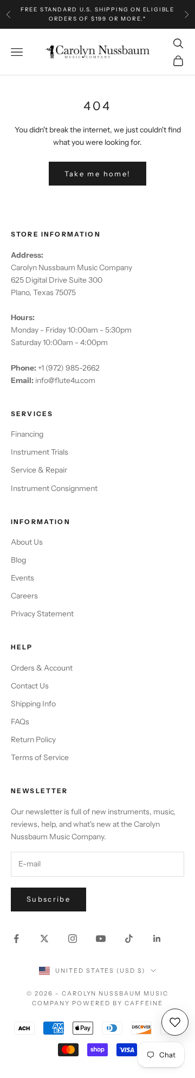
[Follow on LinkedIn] (157, 938)
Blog (18, 560)
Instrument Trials (39, 452)
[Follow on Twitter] (44, 938)
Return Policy (33, 739)
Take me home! (97, 173)
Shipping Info (33, 704)
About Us (27, 542)
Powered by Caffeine (117, 1003)
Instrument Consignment (54, 488)
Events (22, 578)
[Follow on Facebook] (16, 938)
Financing (27, 434)
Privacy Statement (42, 613)
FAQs (20, 721)
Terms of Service (40, 757)
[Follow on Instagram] (72, 938)
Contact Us (30, 686)
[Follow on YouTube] (100, 938)
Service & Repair (39, 470)
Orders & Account (42, 668)
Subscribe (48, 899)
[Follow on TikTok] (128, 938)
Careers (24, 596)
